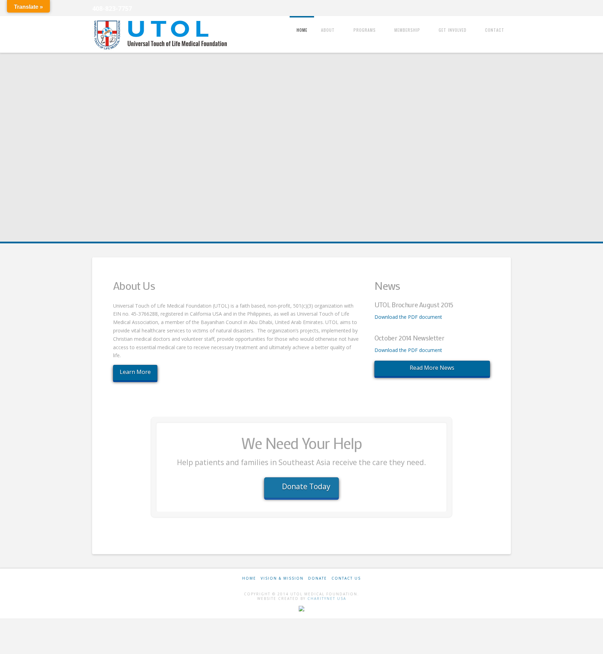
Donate (317, 578)
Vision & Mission (282, 578)
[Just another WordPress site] (162, 35)
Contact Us (346, 578)
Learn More (135, 372)
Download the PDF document (408, 317)
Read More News (432, 368)
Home (249, 578)
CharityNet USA (326, 598)
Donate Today (306, 486)
